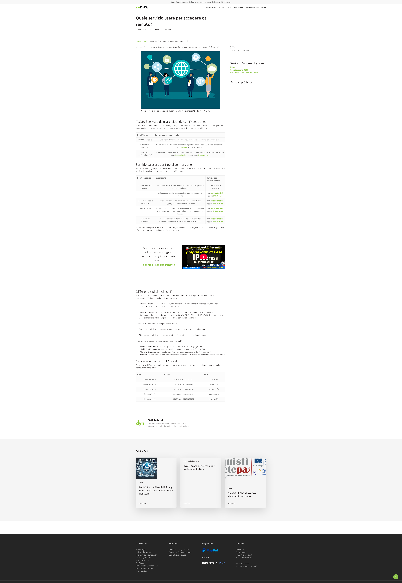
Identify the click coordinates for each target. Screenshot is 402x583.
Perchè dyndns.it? (143, 558)
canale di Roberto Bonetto (159, 264)
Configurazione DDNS (239, 70)
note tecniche (193, 461)
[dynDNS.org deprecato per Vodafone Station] (200, 483)
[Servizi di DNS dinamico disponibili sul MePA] (245, 483)
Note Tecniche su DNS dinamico (244, 73)
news (157, 30)
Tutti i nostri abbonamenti (147, 566)
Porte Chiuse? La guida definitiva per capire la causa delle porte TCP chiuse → (201, 2)
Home (138, 41)
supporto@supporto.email (246, 566)
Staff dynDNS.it (156, 420)
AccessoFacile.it (181, 155)
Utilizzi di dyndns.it (144, 552)
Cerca (232, 47)
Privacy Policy (141, 571)
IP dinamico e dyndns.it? (146, 555)
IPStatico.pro (203, 155)
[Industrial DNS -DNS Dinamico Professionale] (213, 563)
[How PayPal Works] (210, 551)
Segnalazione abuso (177, 555)
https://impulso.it (243, 563)
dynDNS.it (183, 147)
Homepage (140, 549)
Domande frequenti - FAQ (180, 552)
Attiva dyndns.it (142, 560)
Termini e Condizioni (144, 568)
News (232, 67)
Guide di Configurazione (179, 549)
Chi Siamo (140, 563)
